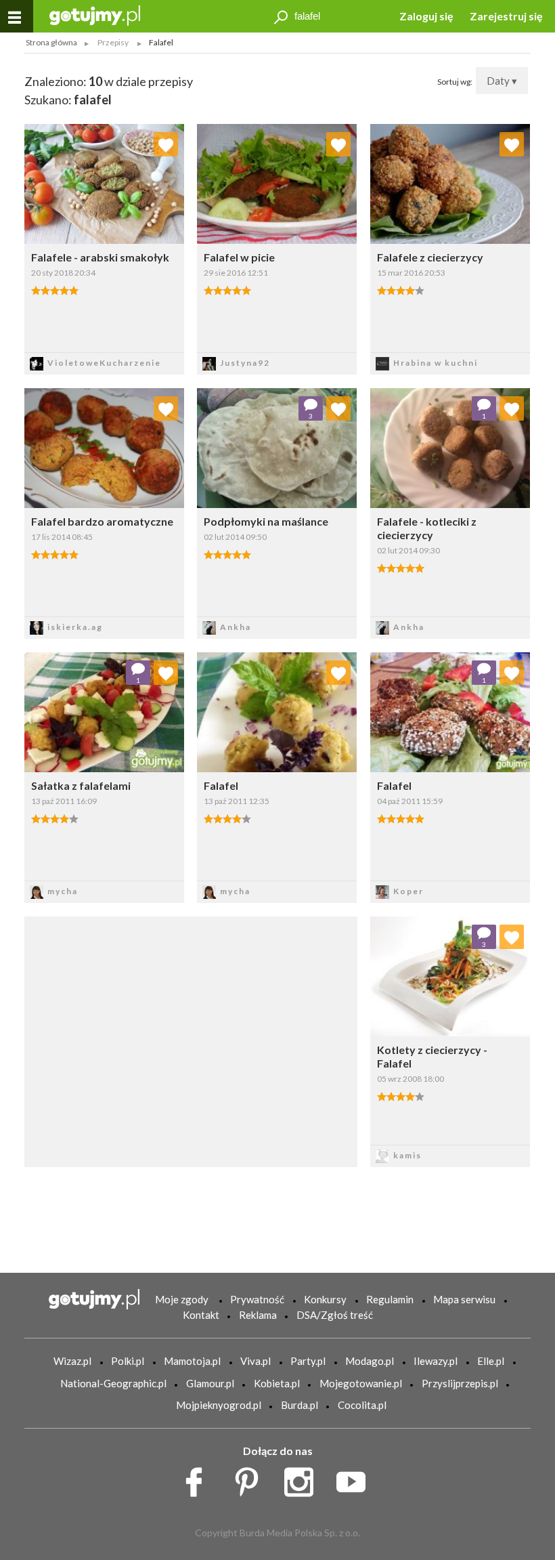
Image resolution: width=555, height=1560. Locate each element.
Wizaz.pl (72, 1361)
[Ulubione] (166, 144)
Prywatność (257, 1299)
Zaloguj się (426, 15)
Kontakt (201, 1315)
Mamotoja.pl (192, 1361)
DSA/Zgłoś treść (334, 1315)
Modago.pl (369, 1361)
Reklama (258, 1315)
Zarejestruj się (506, 15)
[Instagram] (303, 1479)
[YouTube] (355, 1479)
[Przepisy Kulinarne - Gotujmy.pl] (94, 14)
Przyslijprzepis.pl (460, 1383)
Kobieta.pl (277, 1383)
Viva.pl (255, 1361)
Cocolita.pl (362, 1405)
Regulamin (390, 1299)
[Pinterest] (251, 1479)
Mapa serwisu (464, 1299)
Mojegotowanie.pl (360, 1383)
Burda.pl (299, 1405)
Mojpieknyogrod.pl (218, 1405)
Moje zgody (181, 1299)
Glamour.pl (210, 1383)
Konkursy (325, 1299)
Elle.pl (490, 1361)
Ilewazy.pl (436, 1361)
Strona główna (51, 42)
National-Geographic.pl (113, 1383)
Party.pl (308, 1361)
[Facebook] (198, 1479)
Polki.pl (127, 1361)
